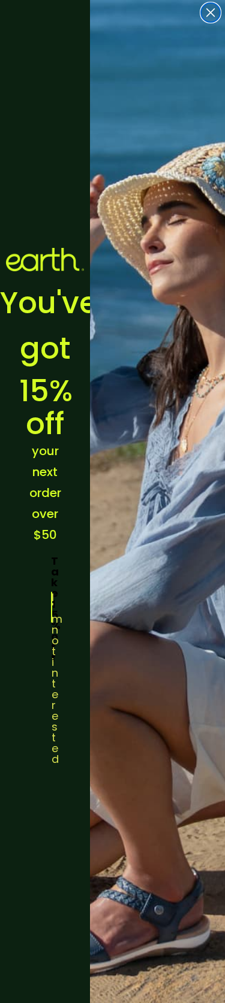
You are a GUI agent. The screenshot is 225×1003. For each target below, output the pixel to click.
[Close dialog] (210, 12)
